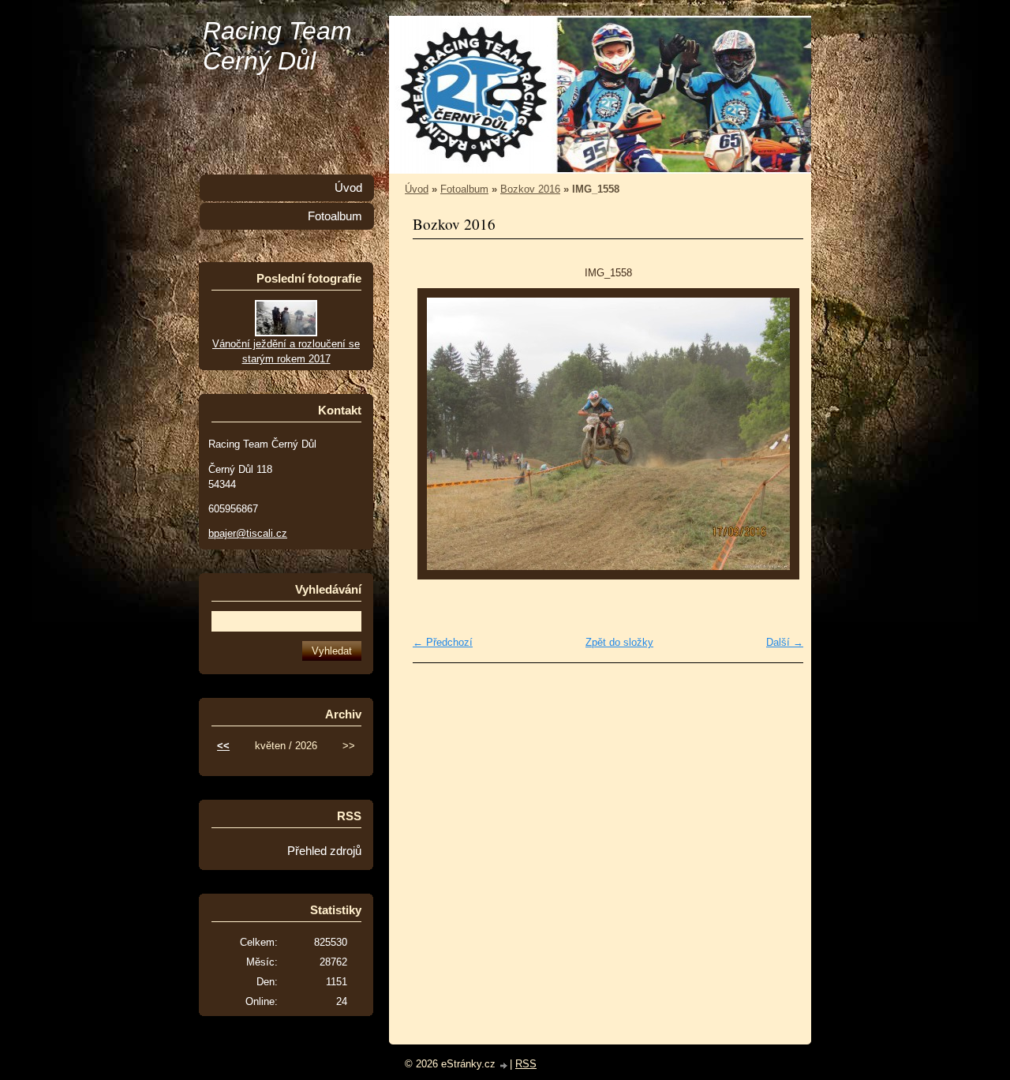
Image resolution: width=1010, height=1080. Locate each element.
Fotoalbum (464, 189)
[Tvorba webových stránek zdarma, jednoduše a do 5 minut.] (504, 1065)
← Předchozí (443, 642)
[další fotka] (777, 433)
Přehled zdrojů (324, 851)
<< (223, 746)
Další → (784, 642)
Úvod (416, 189)
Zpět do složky (619, 642)
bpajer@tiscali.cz (247, 533)
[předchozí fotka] (438, 433)
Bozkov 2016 (530, 189)
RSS (526, 1064)
